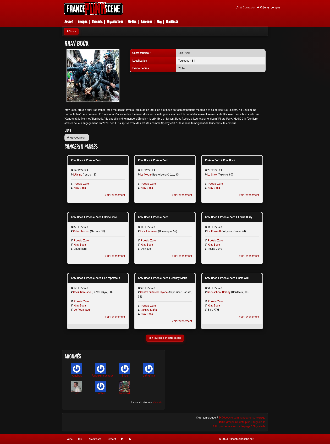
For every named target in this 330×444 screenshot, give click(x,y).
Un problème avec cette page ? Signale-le (239, 426)
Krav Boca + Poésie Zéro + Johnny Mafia (162, 278)
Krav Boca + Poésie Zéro (86, 160)
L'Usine (77, 174)
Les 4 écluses (148, 231)
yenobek (77, 375)
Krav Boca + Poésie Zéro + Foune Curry (228, 217)
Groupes (82, 21)
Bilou (125, 375)
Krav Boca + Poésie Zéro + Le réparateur (95, 278)
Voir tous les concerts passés (165, 337)
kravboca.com (77, 137)
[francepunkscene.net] (148, 8)
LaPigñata (149, 375)
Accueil (68, 21)
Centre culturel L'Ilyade (154, 292)
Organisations (115, 21)
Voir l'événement (115, 195)
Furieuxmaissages (102, 375)
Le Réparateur (82, 309)
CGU (80, 439)
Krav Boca (80, 187)
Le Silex (212, 174)
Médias (132, 21)
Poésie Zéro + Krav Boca (220, 160)
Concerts (97, 21)
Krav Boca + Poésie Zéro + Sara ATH (227, 278)
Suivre (72, 31)
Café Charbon (81, 231)
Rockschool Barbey (218, 292)
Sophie (101, 393)
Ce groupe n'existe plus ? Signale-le (243, 422)
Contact (111, 439)
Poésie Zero (81, 183)
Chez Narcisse (82, 292)
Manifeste (172, 21)
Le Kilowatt (214, 231)
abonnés (157, 402)
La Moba (145, 174)
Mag (159, 21)
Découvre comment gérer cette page (243, 417)
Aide (70, 439)
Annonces (146, 21)
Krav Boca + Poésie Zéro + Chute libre (94, 217)
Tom (76, 393)
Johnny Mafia (149, 309)
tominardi (124, 393)
